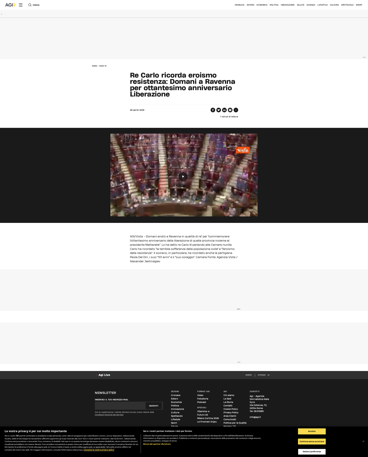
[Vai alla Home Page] (10, 4)
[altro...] (236, 110)
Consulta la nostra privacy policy (99, 450)
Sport (359, 5)
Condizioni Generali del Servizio (109, 415)
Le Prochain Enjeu (207, 421)
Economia (262, 5)
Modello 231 (230, 426)
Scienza (311, 5)
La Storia (228, 402)
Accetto (312, 431)
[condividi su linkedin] (224, 110)
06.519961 (259, 411)
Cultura (334, 5)
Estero (250, 5)
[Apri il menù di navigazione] (20, 4)
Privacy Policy (231, 412)
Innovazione (288, 5)
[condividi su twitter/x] (218, 110)
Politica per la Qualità (235, 422)
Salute (300, 5)
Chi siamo (229, 395)
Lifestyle (323, 5)
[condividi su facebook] (213, 110)
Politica (274, 5)
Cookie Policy (231, 409)
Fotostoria (202, 398)
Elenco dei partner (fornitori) (157, 444)
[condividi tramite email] (230, 110)
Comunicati (230, 419)
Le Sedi (227, 398)
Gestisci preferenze (312, 451)
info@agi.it (255, 417)
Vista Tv (103, 66)
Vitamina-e (203, 411)
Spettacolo (347, 5)
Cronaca (240, 5)
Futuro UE (202, 414)
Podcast (201, 402)
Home (94, 66)
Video (200, 395)
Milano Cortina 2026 (208, 418)
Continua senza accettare (312, 441)
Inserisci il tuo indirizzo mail (111, 399)
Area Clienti (230, 416)
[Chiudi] (363, 441)
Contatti (228, 405)
